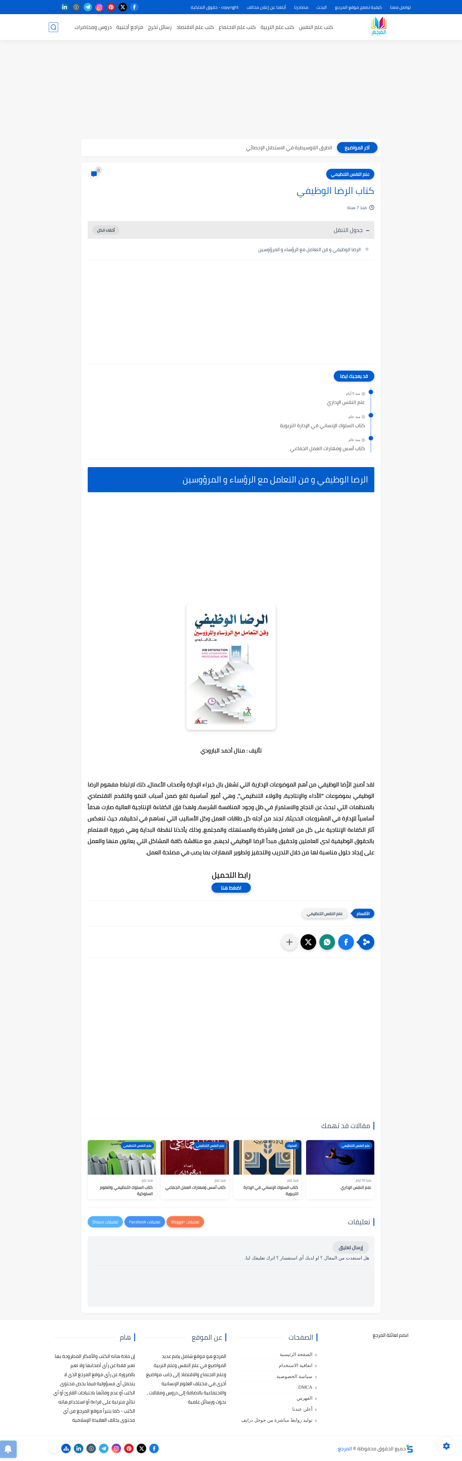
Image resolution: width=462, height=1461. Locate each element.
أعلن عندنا (302, 1409)
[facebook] (134, 7)
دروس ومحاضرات (93, 27)
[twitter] (122, 7)
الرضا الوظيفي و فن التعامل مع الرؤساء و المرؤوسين (309, 249)
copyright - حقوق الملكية (215, 7)
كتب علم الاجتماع (237, 27)
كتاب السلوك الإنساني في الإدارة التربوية (322, 426)
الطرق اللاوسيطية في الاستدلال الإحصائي (289, 147)
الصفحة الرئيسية (296, 1354)
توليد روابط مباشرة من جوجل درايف (276, 1420)
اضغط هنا (231, 887)
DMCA (305, 1387)
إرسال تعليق (351, 1247)
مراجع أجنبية (129, 27)
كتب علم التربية (277, 27)
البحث (321, 7)
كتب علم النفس (316, 27)
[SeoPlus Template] (409, 1448)
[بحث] (53, 27)
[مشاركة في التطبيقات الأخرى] (289, 942)
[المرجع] (379, 27)
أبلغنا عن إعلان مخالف (266, 7)
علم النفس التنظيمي (350, 174)
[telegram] (88, 7)
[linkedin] (64, 7)
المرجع (345, 1448)
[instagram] (99, 7)
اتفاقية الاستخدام (295, 1365)
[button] (346, 942)
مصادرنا (301, 7)
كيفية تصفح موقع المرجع (358, 7)
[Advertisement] (231, 90)
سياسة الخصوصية (294, 1376)
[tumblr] (76, 7)
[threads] (53, 7)
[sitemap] (66, 1448)
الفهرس (304, 1398)
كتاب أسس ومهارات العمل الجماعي (327, 448)
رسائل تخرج (160, 27)
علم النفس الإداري (346, 402)
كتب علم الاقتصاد (195, 27)
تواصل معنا (400, 7)
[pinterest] (111, 7)
